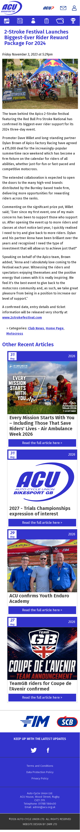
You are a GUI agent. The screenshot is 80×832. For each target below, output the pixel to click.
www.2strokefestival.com (22, 317)
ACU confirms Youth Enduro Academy (39, 598)
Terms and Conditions (40, 766)
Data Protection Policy (39, 772)
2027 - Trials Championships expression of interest (39, 511)
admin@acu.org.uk (44, 807)
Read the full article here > (42, 443)
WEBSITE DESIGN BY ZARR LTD (40, 824)
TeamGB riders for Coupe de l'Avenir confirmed (40, 686)
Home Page (55, 328)
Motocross (14, 333)
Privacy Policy (40, 778)
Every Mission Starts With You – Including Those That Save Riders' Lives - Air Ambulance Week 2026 (41, 426)
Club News (36, 328)
